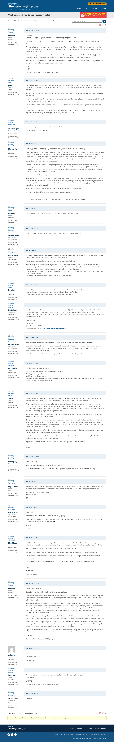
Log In (104, 8)
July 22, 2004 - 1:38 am (32, 648)
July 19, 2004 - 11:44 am (32, 284)
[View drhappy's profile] (11, 649)
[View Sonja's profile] (11, 393)
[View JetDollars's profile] (11, 305)
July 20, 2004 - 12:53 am (32, 363)
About (79, 728)
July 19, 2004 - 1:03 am (32, 143)
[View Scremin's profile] (11, 31)
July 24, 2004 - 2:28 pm (32, 693)
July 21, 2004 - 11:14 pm (32, 583)
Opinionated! (19, 21)
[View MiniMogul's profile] (11, 538)
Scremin (11, 36)
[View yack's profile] (11, 80)
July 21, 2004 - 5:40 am (32, 481)
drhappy (12, 655)
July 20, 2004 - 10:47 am (32, 393)
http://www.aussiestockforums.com (55, 328)
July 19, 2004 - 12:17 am (32, 80)
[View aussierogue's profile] (11, 123)
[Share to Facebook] (8, 734)
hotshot (11, 213)
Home (79, 8)
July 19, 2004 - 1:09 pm (32, 305)
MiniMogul (13, 543)
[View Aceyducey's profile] (11, 507)
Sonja (10, 398)
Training (95, 8)
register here (68, 718)
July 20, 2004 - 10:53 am (32, 456)
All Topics (10, 21)
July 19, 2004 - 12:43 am (32, 122)
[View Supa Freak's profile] (11, 482)
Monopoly (12, 149)
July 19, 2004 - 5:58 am (32, 208)
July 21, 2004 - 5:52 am (32, 507)
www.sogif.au (103, 738)
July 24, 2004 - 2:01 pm (32, 670)
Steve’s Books (100, 728)
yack (10, 85)
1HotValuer (13, 699)
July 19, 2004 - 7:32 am (32, 250)
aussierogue (13, 129)
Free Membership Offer (97, 3)
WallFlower (13, 255)
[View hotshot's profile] (11, 209)
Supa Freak (13, 486)
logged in (20, 718)
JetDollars (12, 310)
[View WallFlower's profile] (11, 250)
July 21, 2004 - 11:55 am (32, 537)
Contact (89, 728)
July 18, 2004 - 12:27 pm (32, 30)
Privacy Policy (103, 734)
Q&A (86, 8)
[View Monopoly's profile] (11, 144)
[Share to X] (12, 734)
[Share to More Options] (15, 734)
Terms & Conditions (94, 734)
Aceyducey (13, 512)
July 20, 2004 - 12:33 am (32, 337)
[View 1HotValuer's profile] (11, 694)
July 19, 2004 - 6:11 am (32, 228)
